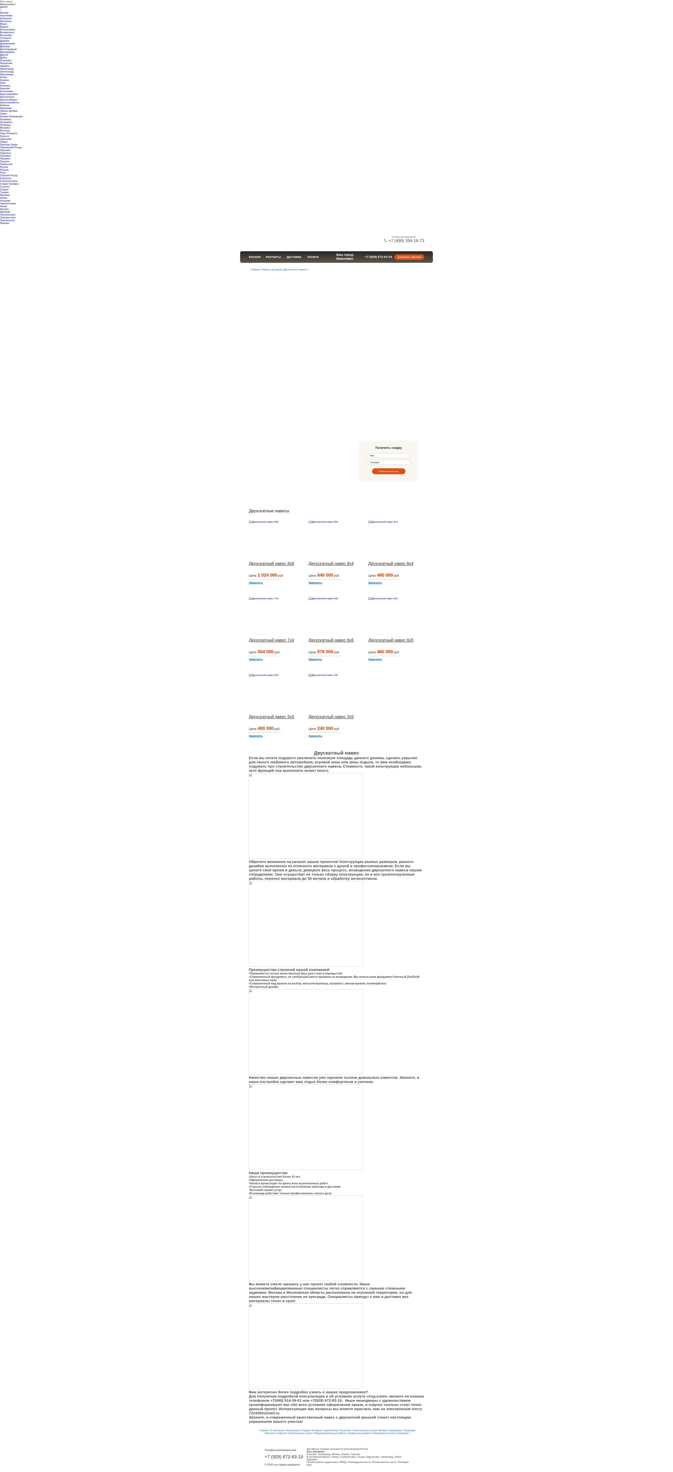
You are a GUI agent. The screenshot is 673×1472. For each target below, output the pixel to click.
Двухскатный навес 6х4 (390, 563)
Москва (4, 12)
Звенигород (6, 68)
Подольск (5, 152)
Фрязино (5, 195)
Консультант (293, 1430)
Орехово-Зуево (9, 144)
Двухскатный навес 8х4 (331, 563)
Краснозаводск (8, 99)
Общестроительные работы (330, 1433)
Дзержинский (7, 43)
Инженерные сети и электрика (390, 1433)
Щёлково (5, 211)
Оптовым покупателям (325, 1430)
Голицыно (5, 37)
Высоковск (6, 35)
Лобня (3, 113)
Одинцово (6, 138)
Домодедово (7, 51)
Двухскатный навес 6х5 (390, 640)
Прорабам (410, 1430)
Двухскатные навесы (295, 269)
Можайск (5, 127)
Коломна (5, 85)
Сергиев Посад (8, 175)
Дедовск (4, 40)
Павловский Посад (10, 147)
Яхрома (4, 223)
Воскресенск (7, 32)
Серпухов (5, 178)
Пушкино (5, 158)
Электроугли (7, 220)
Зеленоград (6, 71)
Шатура (4, 209)
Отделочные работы (360, 1433)
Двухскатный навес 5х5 (271, 716)
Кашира (4, 80)
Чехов (3, 206)
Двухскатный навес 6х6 (331, 640)
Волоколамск (7, 29)
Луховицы (5, 119)
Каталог (255, 257)
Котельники (6, 91)
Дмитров (5, 46)
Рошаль (4, 169)
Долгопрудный (8, 49)
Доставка (294, 257)
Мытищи (5, 130)
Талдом (4, 192)
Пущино (4, 161)
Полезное (345, 1430)
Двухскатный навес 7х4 (271, 640)
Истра (3, 77)
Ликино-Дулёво (8, 110)
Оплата (313, 257)
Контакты (273, 257)
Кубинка (4, 105)
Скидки (306, 1430)
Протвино (5, 155)
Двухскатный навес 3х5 (331, 716)
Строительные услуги (364, 1430)
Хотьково (5, 200)
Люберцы (5, 124)
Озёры (4, 141)
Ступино (5, 186)
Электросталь (8, 217)
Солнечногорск (8, 181)
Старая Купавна (9, 183)
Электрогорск (7, 214)
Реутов (4, 167)
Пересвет (5, 150)
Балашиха (6, 18)
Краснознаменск (9, 102)
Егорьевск (5, 60)
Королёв (5, 88)
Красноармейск (9, 94)
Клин (3, 82)
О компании (277, 1430)
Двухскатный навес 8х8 (271, 563)
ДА (1, 7)
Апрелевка (6, 15)
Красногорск (7, 96)
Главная (255, 269)
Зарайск (4, 66)
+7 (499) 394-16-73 (405, 240)
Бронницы (6, 21)
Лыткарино (6, 122)
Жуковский (6, 63)
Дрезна (4, 54)
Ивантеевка (6, 74)
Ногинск (4, 136)
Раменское (6, 164)
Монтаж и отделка (275, 1433)
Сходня (4, 189)
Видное (4, 26)
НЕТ (5, 7)
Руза (2, 172)
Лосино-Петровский (11, 116)
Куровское (6, 108)
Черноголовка (8, 203)
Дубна (3, 57)
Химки (3, 197)
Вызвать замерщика (390, 1430)
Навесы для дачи (272, 269)
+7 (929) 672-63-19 (378, 257)
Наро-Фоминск (8, 133)
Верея (3, 23)
